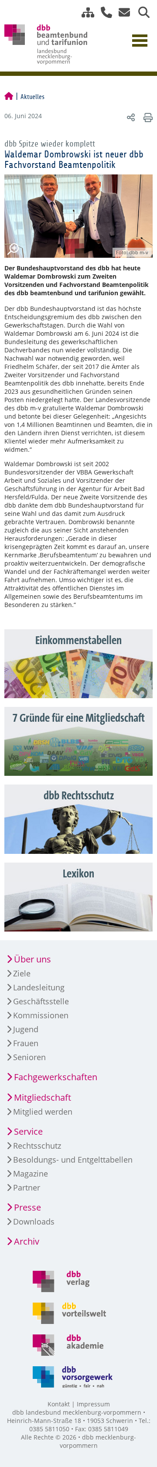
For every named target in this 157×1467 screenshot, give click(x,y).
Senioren (29, 1057)
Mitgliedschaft (42, 1097)
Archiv (26, 1241)
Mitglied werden (42, 1111)
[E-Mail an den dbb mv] (122, 12)
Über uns (32, 959)
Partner (26, 1187)
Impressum (93, 1404)
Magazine (30, 1173)
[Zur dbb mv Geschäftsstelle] (103, 12)
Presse (27, 1207)
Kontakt (59, 1404)
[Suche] (141, 12)
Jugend (25, 1029)
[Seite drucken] (147, 117)
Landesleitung (39, 987)
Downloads (34, 1221)
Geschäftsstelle (41, 1001)
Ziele (22, 973)
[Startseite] (8, 96)
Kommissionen (40, 1015)
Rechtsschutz (37, 1145)
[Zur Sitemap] (84, 12)
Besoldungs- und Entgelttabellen (73, 1159)
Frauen (25, 1043)
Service (28, 1131)
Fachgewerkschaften (55, 1077)
